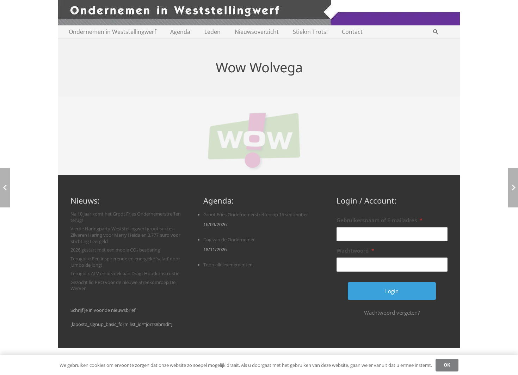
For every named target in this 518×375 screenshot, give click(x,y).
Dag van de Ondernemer (229, 240)
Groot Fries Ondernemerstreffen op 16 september (255, 215)
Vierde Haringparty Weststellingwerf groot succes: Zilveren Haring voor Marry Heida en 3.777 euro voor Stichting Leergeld (125, 235)
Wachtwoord (355, 250)
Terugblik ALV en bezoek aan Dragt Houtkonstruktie (124, 274)
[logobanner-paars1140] (259, 12)
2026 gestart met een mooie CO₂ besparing (115, 250)
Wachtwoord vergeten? (392, 312)
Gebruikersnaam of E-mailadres (380, 220)
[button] (435, 31)
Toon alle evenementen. (228, 265)
